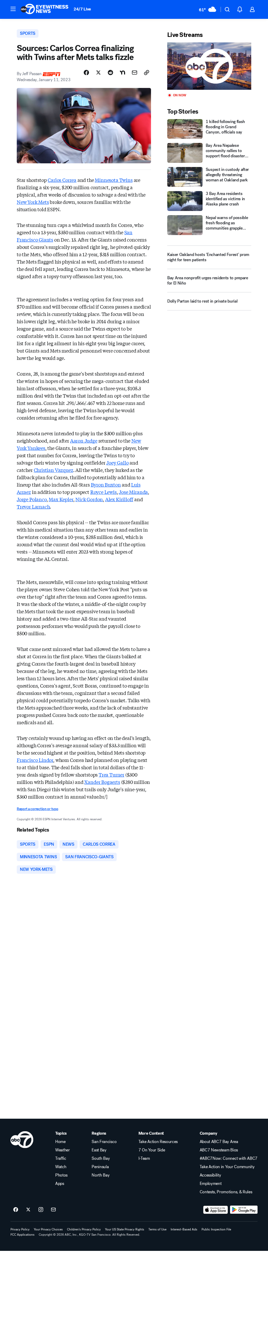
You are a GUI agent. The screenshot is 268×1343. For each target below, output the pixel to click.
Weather (62, 1150)
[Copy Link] (146, 72)
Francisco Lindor (35, 759)
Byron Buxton (106, 484)
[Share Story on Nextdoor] (122, 72)
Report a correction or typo (37, 808)
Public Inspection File (216, 1229)
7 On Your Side (151, 1150)
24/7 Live (82, 9)
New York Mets (33, 201)
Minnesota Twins (113, 179)
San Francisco (104, 1142)
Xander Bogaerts (102, 781)
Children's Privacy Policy (84, 1229)
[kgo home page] (21, 1139)
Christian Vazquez (53, 469)
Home (60, 1142)
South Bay (101, 1158)
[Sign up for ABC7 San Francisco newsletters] (53, 1210)
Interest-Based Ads (184, 1229)
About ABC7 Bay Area (219, 1142)
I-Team (144, 1158)
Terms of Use (157, 1229)
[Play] (209, 66)
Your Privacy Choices (48, 1229)
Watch (60, 1167)
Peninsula (100, 1167)
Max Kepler (61, 499)
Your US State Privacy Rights (124, 1229)
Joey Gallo (117, 462)
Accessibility (210, 1175)
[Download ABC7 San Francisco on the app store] (215, 1210)
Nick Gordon (89, 499)
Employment (211, 1184)
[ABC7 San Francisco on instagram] (41, 1210)
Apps (59, 1184)
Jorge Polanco (32, 499)
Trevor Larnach (33, 506)
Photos (61, 1175)
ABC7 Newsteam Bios (219, 1150)
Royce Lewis (103, 491)
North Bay (100, 1175)
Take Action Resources (158, 1142)
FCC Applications (22, 1234)
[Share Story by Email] (134, 72)
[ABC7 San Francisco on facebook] (15, 1210)
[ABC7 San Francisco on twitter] (28, 1210)
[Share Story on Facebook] (86, 72)
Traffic (60, 1158)
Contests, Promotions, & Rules (226, 1192)
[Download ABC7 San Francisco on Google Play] (244, 1210)
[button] (13, 9)
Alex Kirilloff (119, 499)
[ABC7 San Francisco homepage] (44, 9)
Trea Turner (111, 774)
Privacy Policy (20, 1229)
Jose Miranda (133, 491)
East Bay (99, 1150)
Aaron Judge (83, 440)
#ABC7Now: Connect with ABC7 (229, 1158)
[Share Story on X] (98, 72)
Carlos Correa (62, 179)
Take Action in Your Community (227, 1167)
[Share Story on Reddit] (110, 72)
